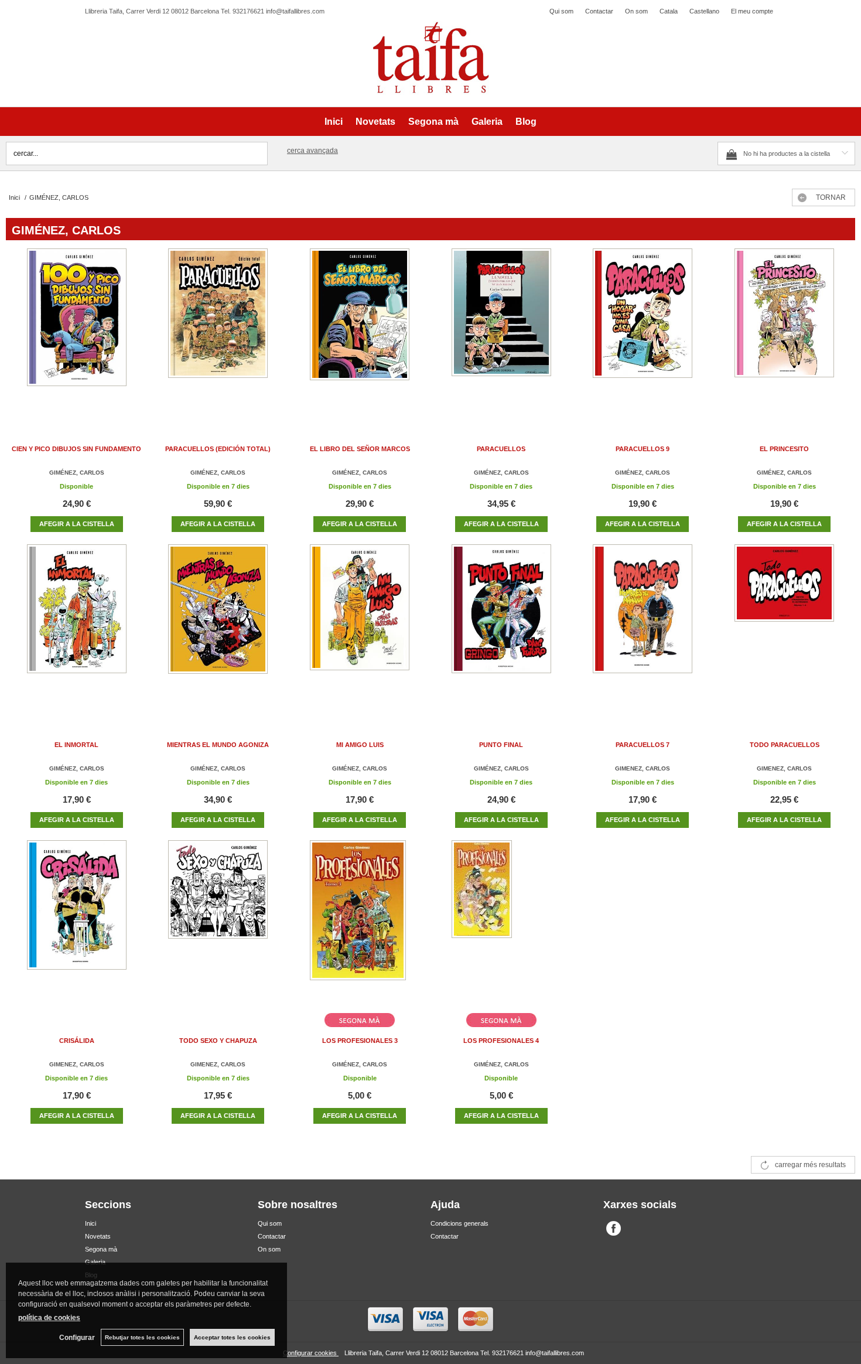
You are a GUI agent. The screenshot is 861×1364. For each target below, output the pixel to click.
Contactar (599, 11)
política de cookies (49, 1318)
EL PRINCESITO (784, 448)
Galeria (487, 122)
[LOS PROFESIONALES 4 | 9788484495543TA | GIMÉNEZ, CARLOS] (501, 922)
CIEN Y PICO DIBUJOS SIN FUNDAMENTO (76, 448)
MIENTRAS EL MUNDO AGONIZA (218, 744)
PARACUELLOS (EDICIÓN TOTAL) (218, 448)
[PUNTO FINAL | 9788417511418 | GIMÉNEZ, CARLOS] (501, 626)
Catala (669, 11)
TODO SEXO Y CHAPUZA (218, 1040)
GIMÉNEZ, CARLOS (76, 472)
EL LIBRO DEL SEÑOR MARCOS (360, 448)
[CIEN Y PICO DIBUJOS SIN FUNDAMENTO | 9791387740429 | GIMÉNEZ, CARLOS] (77, 330)
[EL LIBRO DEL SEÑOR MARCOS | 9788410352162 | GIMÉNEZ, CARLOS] (359, 330)
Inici (333, 122)
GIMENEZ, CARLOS (642, 768)
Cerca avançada (312, 150)
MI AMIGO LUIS (360, 744)
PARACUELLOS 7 (642, 744)
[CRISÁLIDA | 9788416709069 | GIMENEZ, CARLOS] (77, 922)
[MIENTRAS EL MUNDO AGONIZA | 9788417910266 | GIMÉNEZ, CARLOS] (218, 626)
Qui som (561, 11)
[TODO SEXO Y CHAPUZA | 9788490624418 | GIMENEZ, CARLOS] (218, 922)
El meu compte (752, 11)
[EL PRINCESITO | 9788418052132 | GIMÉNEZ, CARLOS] (784, 330)
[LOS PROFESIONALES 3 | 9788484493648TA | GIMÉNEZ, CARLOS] (359, 922)
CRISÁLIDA (76, 1040)
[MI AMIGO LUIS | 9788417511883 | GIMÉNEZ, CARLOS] (359, 626)
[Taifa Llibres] (430, 58)
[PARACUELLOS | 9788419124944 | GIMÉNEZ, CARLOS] (501, 330)
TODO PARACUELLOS (784, 744)
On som (636, 11)
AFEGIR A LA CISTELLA (76, 523)
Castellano (704, 11)
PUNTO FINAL (501, 744)
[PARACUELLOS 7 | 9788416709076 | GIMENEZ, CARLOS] (642, 626)
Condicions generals (459, 1223)
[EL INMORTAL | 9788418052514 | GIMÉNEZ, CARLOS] (77, 626)
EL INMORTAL (76, 744)
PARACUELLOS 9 (642, 448)
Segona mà (433, 122)
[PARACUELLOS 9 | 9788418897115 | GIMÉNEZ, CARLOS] (642, 330)
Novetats (375, 122)
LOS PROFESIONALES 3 (360, 1040)
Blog (526, 122)
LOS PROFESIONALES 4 (501, 1040)
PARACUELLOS (501, 448)
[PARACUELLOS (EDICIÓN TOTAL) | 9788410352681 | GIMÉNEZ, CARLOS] (218, 330)
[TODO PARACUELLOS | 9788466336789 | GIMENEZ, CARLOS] (784, 626)
